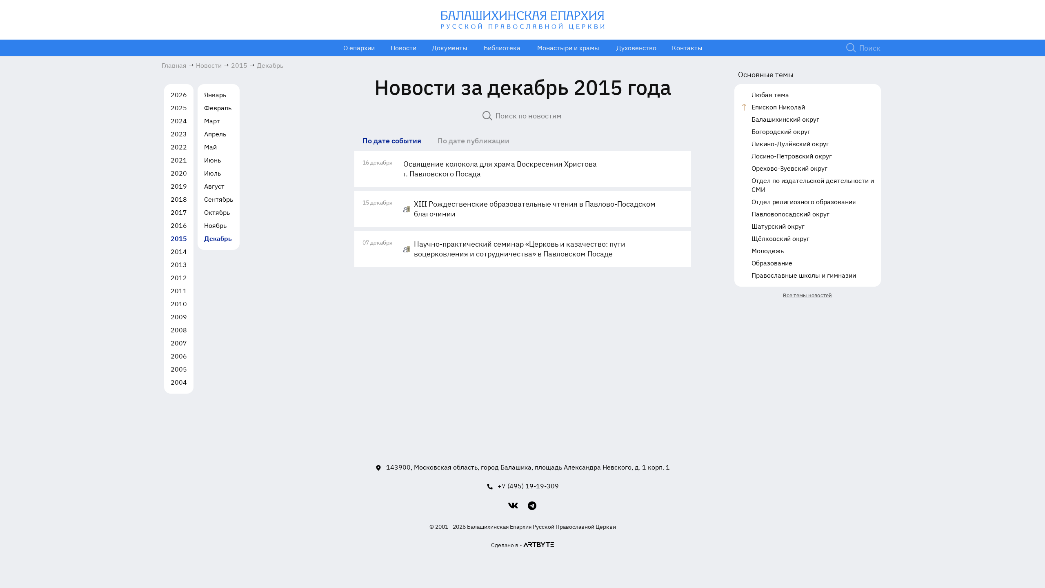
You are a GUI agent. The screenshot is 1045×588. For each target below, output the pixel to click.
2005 (179, 369)
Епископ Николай (778, 107)
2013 (179, 265)
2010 (179, 304)
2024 (179, 121)
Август (214, 186)
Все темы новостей (807, 295)
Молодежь (768, 251)
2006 (179, 356)
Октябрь (217, 212)
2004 (179, 382)
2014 (179, 251)
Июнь (212, 160)
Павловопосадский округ (790, 214)
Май (210, 147)
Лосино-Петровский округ (792, 156)
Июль (212, 173)
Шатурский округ (778, 226)
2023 (179, 134)
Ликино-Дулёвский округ (790, 144)
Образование (772, 263)
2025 (179, 108)
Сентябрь (218, 199)
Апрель (215, 134)
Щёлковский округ (780, 238)
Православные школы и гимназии (804, 275)
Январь (215, 95)
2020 (179, 173)
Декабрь (218, 238)
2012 (179, 278)
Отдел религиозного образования (804, 202)
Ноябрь (215, 225)
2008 (179, 330)
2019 (179, 186)
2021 (179, 160)
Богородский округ (781, 131)
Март (212, 121)
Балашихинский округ (785, 119)
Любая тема (770, 95)
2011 (179, 291)
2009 (179, 317)
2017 (179, 212)
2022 (179, 147)
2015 (179, 238)
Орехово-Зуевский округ (789, 168)
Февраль (217, 108)
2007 (179, 343)
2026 (179, 95)
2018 (179, 199)
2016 (179, 225)
